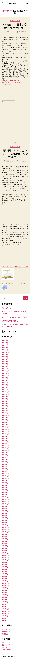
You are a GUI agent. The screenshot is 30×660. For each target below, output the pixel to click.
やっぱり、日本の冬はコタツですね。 (15, 26)
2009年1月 (5, 553)
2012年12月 (5, 445)
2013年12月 (5, 429)
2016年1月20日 (22, 161)
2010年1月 (5, 525)
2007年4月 (5, 599)
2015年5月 (5, 403)
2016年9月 (5, 378)
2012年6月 (5, 459)
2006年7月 (5, 618)
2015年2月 (5, 410)
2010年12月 (5, 499)
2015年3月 (5, 408)
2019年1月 (5, 350)
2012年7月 (5, 457)
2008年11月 (5, 557)
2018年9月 (5, 354)
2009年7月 (5, 539)
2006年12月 (5, 609)
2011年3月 (5, 492)
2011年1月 (5, 497)
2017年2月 (5, 366)
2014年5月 (5, 422)
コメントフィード (7, 647)
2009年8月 (5, 536)
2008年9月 (5, 562)
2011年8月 (5, 483)
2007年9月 (5, 588)
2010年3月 (5, 520)
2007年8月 (5, 590)
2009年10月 (5, 532)
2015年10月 (5, 394)
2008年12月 (5, 555)
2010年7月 (5, 511)
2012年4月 (5, 464)
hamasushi (12, 32)
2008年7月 (5, 567)
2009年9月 (5, 534)
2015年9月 (5, 396)
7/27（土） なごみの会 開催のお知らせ (14, 317)
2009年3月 (5, 548)
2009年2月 (5, 550)
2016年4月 (5, 385)
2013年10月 (5, 434)
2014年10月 (5, 415)
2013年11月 (5, 431)
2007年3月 (5, 602)
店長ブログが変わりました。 (10, 321)
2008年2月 (5, 578)
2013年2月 (5, 443)
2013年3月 (5, 441)
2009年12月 (5, 527)
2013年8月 (5, 436)
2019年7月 (5, 345)
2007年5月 (5, 597)
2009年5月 (5, 543)
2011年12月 (5, 473)
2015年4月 (5, 406)
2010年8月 (5, 508)
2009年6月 (5, 541)
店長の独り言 (6, 631)
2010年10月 (5, 504)
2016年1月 (5, 389)
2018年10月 (5, 352)
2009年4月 (5, 546)
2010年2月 (5, 522)
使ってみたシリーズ (15, 20)
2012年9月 (5, 452)
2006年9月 (5, 616)
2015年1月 (5, 413)
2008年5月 (5, 571)
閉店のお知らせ (6, 308)
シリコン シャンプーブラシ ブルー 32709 (14, 283)
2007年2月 (5, 604)
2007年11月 (5, 583)
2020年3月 (5, 340)
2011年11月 (5, 476)
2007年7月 (5, 592)
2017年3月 (5, 364)
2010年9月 (5, 506)
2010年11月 (5, 501)
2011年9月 (5, 480)
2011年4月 (5, 490)
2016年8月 (5, 380)
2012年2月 (5, 469)
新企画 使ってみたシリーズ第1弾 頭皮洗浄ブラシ (15, 154)
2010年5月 (5, 515)
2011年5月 (5, 487)
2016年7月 (5, 382)
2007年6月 (5, 595)
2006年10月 (5, 613)
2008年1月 (5, 581)
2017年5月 (5, 359)
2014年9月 (5, 417)
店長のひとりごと (15, 3)
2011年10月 (5, 478)
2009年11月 (5, 529)
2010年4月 (5, 518)
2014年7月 (5, 420)
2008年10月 (5, 560)
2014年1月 (5, 427)
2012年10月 (5, 450)
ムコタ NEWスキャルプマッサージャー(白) (15, 267)
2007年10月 (5, 585)
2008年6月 (5, 569)
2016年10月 (5, 375)
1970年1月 (5, 620)
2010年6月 (5, 513)
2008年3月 (5, 576)
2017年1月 (5, 368)
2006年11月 (5, 611)
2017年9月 (5, 357)
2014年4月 (5, 424)
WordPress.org (6, 650)
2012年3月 (5, 466)
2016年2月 (5, 387)
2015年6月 (5, 401)
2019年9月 (5, 343)
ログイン (4, 643)
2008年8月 (5, 564)
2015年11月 (5, 392)
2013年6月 (5, 438)
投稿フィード (6, 645)
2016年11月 (5, 373)
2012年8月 (5, 455)
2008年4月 (5, 574)
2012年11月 (5, 448)
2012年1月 (5, 471)
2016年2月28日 (22, 32)
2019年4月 (5, 347)
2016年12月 (5, 371)
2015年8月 (5, 399)
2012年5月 (5, 462)
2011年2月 (5, 494)
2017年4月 (5, 361)
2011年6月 (5, 485)
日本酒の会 (5, 634)
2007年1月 (5, 606)
